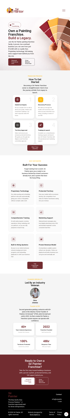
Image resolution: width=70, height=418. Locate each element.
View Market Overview (28, 62)
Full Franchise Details (35, 265)
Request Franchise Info (15, 62)
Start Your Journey (35, 147)
